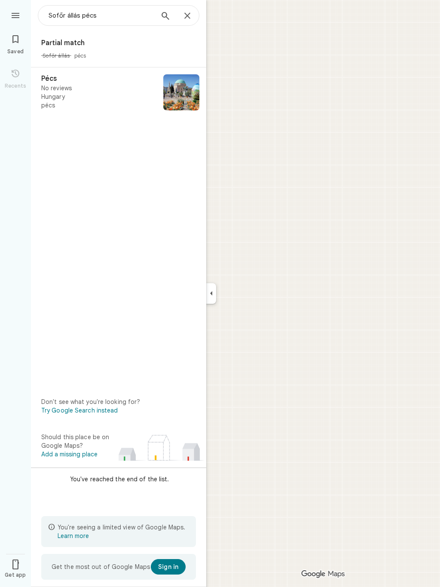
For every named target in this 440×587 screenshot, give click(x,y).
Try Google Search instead (79, 410)
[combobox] (101, 15)
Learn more (73, 536)
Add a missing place (69, 454)
